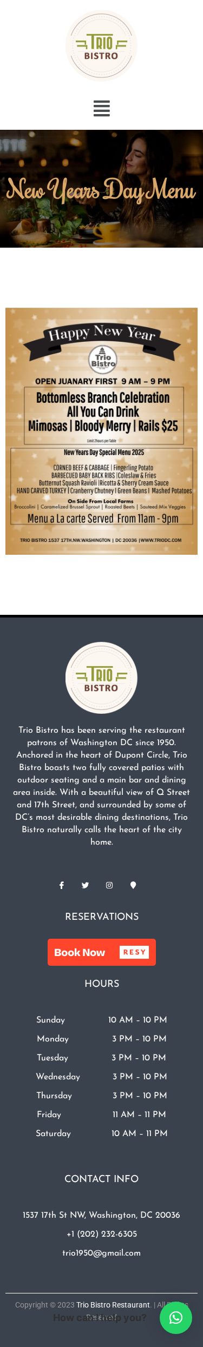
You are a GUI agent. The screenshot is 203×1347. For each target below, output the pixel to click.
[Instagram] (109, 886)
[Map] (133, 886)
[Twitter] (85, 886)
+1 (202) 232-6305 (102, 1234)
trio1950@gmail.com (101, 1253)
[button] (101, 108)
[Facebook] (62, 886)
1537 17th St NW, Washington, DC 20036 (101, 1215)
